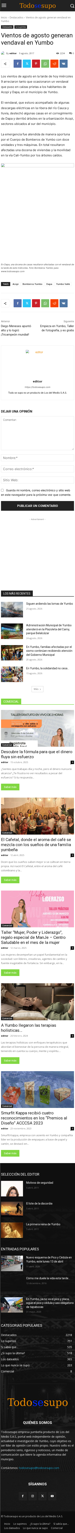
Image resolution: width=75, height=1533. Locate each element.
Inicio (4, 17)
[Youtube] (52, 1496)
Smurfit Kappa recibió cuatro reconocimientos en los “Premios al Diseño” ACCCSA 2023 (34, 1118)
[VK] (64, 64)
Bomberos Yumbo (32, 283)
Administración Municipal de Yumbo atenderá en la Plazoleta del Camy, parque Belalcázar (49, 629)
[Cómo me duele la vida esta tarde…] (12, 1284)
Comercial (7, 744)
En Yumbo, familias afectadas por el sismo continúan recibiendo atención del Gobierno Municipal (49, 650)
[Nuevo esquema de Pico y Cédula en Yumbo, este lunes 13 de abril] (12, 1263)
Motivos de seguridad (39, 1182)
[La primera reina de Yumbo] (12, 1230)
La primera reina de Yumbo (43, 1224)
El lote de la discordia (39, 1203)
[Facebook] (18, 64)
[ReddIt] (54, 64)
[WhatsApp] (45, 64)
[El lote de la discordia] (12, 1209)
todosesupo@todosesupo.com (39, 1468)
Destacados (16, 17)
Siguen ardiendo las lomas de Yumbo (49, 603)
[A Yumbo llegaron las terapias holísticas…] (37, 1001)
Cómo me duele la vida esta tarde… (48, 1278)
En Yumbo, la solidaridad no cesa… (47, 668)
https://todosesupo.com (37, 387)
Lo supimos (21, 26)
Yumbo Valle (63, 283)
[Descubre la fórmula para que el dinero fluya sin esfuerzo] (37, 728)
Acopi (16, 283)
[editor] (3, 53)
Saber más (10, 787)
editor (13, 53)
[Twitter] (27, 64)
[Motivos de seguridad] (12, 1188)
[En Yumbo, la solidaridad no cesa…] (12, 674)
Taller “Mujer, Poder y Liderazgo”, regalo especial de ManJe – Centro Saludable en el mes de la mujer (33, 937)
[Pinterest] (36, 64)
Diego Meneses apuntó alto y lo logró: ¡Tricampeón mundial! (16, 330)
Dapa (49, 283)
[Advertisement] (38, 546)
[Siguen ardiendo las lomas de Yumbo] (12, 609)
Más (36, 689)
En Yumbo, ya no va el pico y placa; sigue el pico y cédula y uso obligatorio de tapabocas (50, 1303)
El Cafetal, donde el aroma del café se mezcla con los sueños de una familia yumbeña (36, 844)
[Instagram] (32, 1496)
